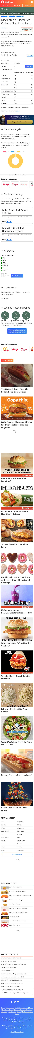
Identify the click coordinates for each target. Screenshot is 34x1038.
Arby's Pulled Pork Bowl (7, 970)
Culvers (3, 828)
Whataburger (20, 850)
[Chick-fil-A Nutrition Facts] (15, 184)
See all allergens (17, 276)
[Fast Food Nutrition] (6, 1)
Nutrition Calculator (21, 1008)
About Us (4, 1012)
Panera (19, 837)
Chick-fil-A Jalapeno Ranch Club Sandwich (12, 989)
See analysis (29, 66)
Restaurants (5, 5)
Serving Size (4, 63)
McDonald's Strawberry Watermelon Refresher (13, 964)
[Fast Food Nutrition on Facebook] (11, 1001)
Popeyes (3, 840)
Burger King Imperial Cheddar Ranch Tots (12, 983)
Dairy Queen (20, 828)
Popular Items (26, 13)
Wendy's (3, 850)
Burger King (20, 822)
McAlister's (17, 111)
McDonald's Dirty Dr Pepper (8, 961)
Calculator (17, 5)
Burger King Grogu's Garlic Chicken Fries (11, 980)
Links (12, 1032)
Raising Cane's (21, 840)
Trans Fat (5, 82)
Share (5, 28)
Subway (3, 847)
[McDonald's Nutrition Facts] (6, 350)
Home (3, 1008)
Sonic (2, 844)
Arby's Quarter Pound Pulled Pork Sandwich (12, 977)
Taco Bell (19, 847)
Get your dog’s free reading (19, 122)
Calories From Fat (6, 69)
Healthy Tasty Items (14, 1012)
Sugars (4, 97)
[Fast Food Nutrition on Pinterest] (14, 1001)
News (31, 1008)
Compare (30, 55)
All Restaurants (17, 854)
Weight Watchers (17, 13)
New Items (28, 5)
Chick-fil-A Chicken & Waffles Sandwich (11, 958)
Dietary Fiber (6, 94)
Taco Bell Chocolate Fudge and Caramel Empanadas (15, 993)
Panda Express (5, 837)
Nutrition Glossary (8, 1010)
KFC (2, 834)
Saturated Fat (6, 79)
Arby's (2, 822)
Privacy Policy (19, 1032)
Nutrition (3, 13)
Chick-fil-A (3, 825)
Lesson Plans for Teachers (23, 1010)
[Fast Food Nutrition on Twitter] (17, 1001)
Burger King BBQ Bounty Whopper (10, 986)
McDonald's (20, 834)
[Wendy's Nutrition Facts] (6, 184)
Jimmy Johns (20, 831)
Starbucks (19, 844)
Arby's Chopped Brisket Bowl (8, 967)
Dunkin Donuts (5, 831)
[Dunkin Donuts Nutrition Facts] (24, 184)
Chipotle (19, 825)
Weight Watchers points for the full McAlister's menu (17, 331)
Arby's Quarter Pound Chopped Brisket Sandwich (14, 974)
